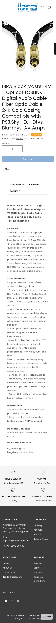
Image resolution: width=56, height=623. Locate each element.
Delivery (38, 525)
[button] (6, 7)
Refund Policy (41, 539)
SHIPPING (34, 184)
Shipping (19, 138)
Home (6, 563)
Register (38, 563)
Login (36, 567)
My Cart (38, 572)
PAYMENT (15, 191)
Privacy (37, 534)
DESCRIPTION (17, 184)
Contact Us (9, 572)
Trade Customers (12, 577)
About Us (7, 567)
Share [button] (8, 169)
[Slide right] (34, 80)
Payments (39, 529)
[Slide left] (22, 80)
